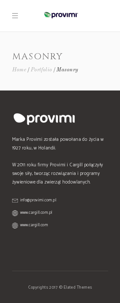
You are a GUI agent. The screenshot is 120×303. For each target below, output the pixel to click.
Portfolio (41, 70)
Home (19, 70)
